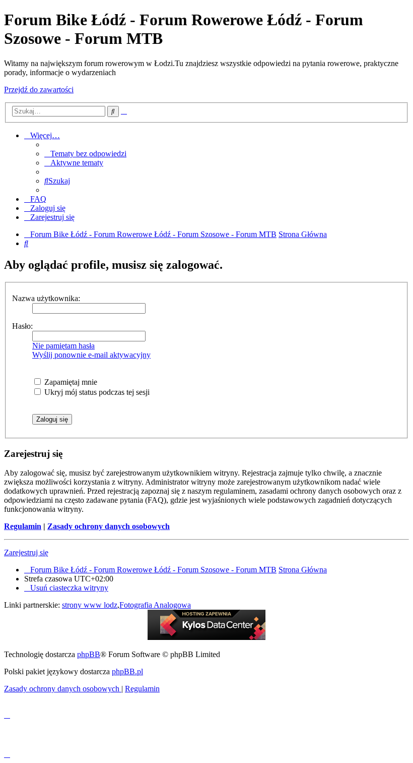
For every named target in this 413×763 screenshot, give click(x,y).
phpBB (88, 654)
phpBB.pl (127, 671)
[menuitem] (85, 153)
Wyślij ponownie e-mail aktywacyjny (91, 354)
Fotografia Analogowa (155, 605)
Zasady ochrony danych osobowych (108, 526)
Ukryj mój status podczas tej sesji (96, 392)
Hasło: (22, 326)
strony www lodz (89, 605)
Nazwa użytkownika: (46, 298)
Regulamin (22, 526)
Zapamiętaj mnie (69, 382)
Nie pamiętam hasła (63, 345)
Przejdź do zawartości (39, 89)
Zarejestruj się (26, 552)
